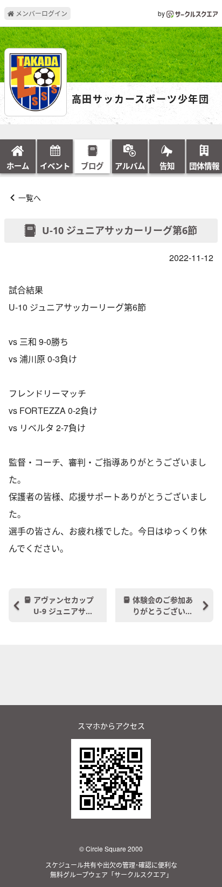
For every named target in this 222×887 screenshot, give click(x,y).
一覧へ (29, 197)
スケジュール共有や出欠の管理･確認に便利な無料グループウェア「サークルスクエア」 (111, 869)
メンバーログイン (40, 13)
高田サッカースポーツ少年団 (141, 99)
